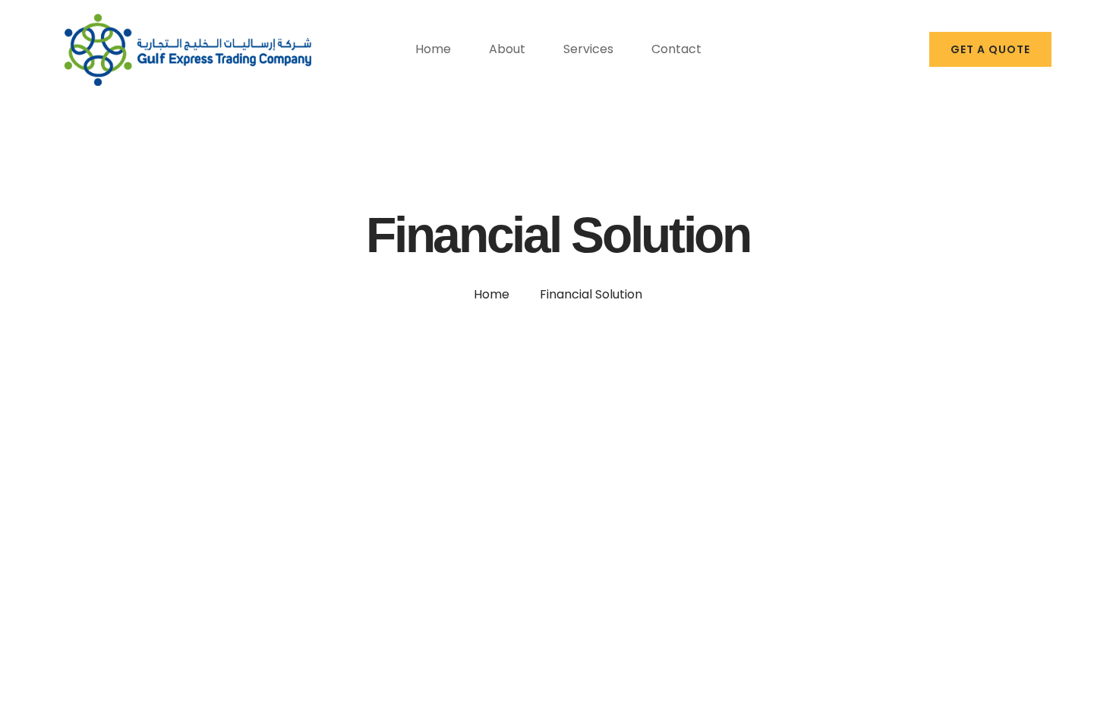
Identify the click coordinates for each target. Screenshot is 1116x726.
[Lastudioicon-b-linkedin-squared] (902, 49)
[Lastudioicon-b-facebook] (849, 49)
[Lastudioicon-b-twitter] (876, 49)
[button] (990, 49)
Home (491, 294)
